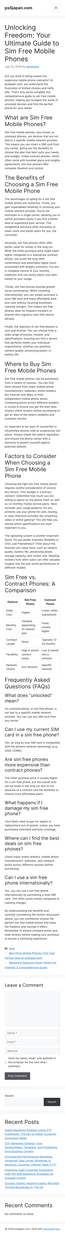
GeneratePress (51, 1228)
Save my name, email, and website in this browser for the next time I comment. (32, 1062)
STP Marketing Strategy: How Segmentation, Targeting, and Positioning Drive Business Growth (31, 1147)
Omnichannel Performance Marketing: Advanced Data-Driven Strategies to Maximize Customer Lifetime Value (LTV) (30, 1160)
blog (12, 948)
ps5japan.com (18, 7)
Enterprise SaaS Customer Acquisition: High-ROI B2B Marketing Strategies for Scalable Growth (29, 1174)
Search (9, 1095)
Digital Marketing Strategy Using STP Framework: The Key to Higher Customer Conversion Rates (30, 1134)
